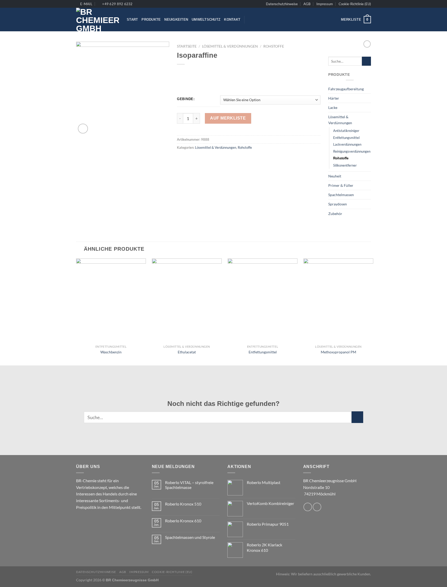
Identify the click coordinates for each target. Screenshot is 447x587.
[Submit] (366, 61)
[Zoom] (83, 129)
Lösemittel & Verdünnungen (230, 46)
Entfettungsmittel (346, 138)
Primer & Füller (340, 185)
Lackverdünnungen (347, 144)
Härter (333, 98)
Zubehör (335, 213)
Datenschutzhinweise (282, 4)
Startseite (187, 46)
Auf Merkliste (228, 118)
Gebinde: (186, 99)
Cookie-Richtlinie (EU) (355, 4)
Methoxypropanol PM (338, 352)
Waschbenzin (111, 352)
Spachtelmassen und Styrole (190, 537)
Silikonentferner (345, 165)
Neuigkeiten (176, 19)
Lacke (332, 107)
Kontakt (232, 19)
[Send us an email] (307, 507)
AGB (306, 4)
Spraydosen (337, 204)
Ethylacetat (187, 352)
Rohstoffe (273, 46)
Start (132, 19)
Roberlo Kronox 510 (183, 503)
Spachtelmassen (341, 194)
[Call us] (317, 507)
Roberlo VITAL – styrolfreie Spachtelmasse (189, 485)
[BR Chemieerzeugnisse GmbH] (97, 19)
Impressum (324, 4)
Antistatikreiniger (346, 131)
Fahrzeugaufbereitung (346, 89)
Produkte (151, 19)
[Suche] (250, 20)
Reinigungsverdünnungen (351, 151)
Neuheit (334, 176)
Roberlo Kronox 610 (183, 520)
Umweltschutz (206, 19)
